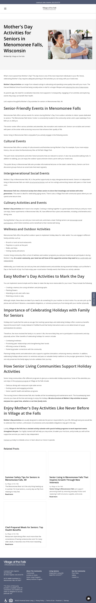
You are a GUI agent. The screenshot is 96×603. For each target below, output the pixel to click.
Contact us (8, 440)
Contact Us (75, 577)
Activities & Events (32, 575)
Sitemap (66, 600)
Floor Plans (75, 573)
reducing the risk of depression (76, 87)
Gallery (74, 575)
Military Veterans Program (34, 579)
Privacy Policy (40, 600)
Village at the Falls (18, 56)
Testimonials (30, 573)
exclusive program (22, 381)
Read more (9, 494)
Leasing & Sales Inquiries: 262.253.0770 (48, 2)
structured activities (37, 182)
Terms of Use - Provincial (54, 600)
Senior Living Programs (33, 577)
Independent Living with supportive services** (56, 574)
